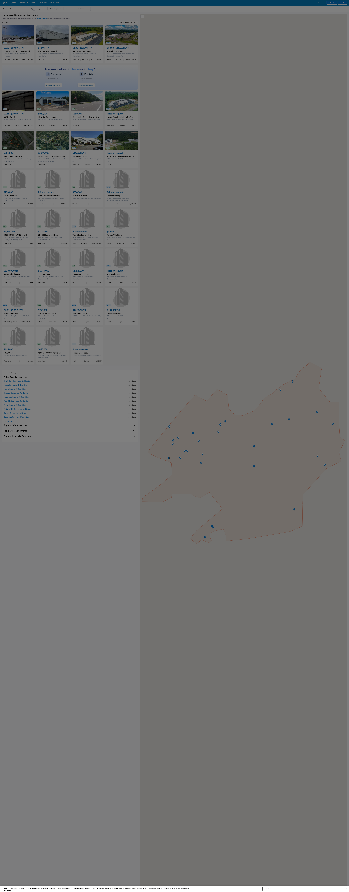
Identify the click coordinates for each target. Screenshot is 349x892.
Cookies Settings (268, 888)
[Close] (346, 889)
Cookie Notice (7, 890)
